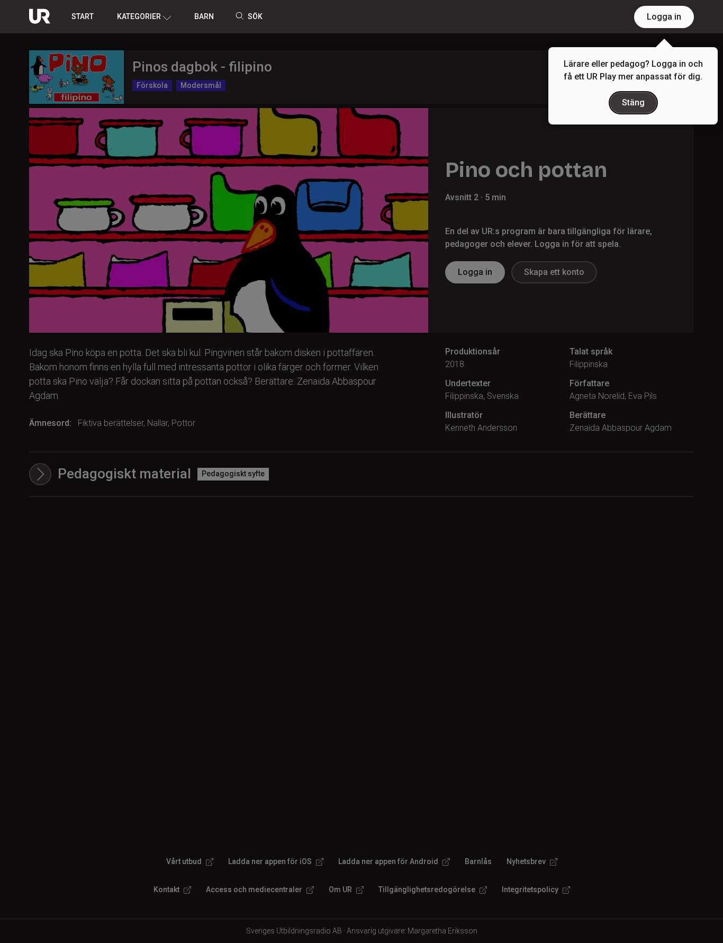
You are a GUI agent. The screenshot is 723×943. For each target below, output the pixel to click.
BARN (204, 16)
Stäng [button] (633, 102)
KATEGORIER (139, 16)
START (82, 16)
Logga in (664, 17)
